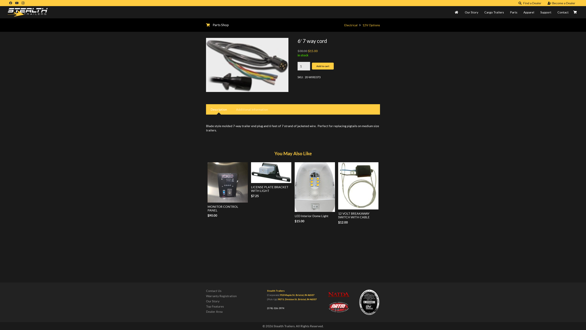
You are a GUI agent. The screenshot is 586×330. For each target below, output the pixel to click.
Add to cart (322, 66)
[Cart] (575, 12)
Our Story (212, 301)
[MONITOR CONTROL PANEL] (228, 182)
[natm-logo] (338, 307)
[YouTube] (17, 3)
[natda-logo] (338, 294)
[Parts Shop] (209, 25)
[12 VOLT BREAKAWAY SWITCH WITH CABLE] (358, 185)
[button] (506, 12)
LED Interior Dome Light (311, 216)
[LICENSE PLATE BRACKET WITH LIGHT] (271, 172)
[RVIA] (369, 302)
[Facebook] (11, 3)
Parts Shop (221, 25)
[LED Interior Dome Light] (315, 187)
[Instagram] (23, 3)
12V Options (371, 25)
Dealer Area (214, 311)
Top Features (215, 306)
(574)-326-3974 (275, 308)
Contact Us (213, 291)
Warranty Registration (221, 296)
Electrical (351, 25)
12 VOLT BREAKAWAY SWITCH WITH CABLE (354, 215)
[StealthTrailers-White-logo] (28, 12)
